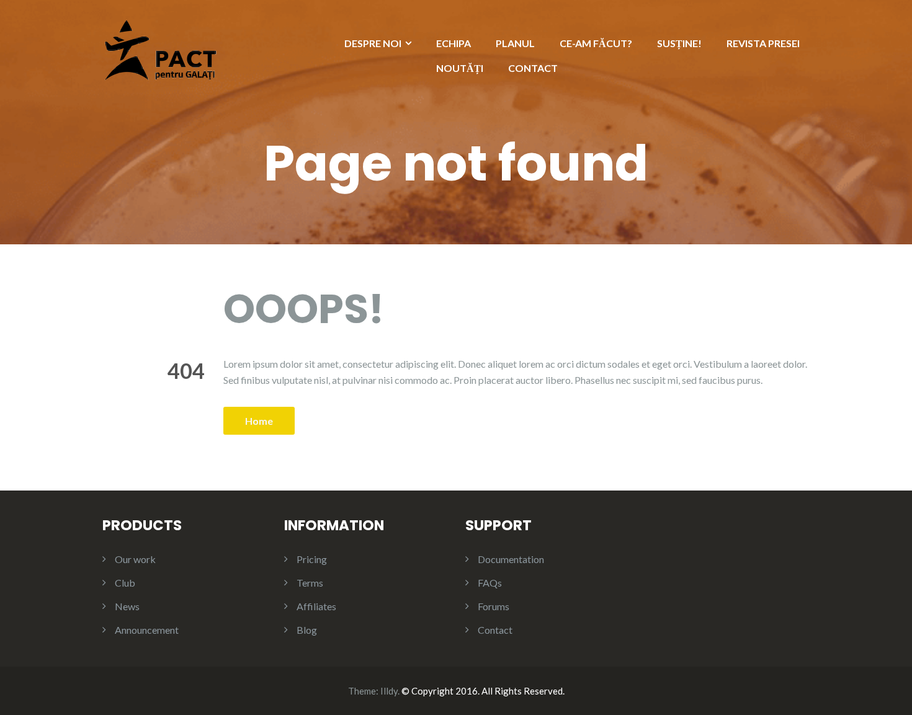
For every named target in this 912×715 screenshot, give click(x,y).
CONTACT (533, 68)
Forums (493, 606)
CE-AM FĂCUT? (596, 43)
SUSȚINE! (679, 43)
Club (125, 582)
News (127, 606)
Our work (135, 559)
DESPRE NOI (372, 43)
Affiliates (316, 606)
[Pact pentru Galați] (160, 49)
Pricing (312, 559)
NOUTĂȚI (459, 68)
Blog (307, 630)
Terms (310, 582)
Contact (495, 630)
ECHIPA (453, 43)
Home (259, 421)
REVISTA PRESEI (763, 43)
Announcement (147, 630)
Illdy (389, 690)
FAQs (490, 582)
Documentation (511, 559)
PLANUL (515, 43)
